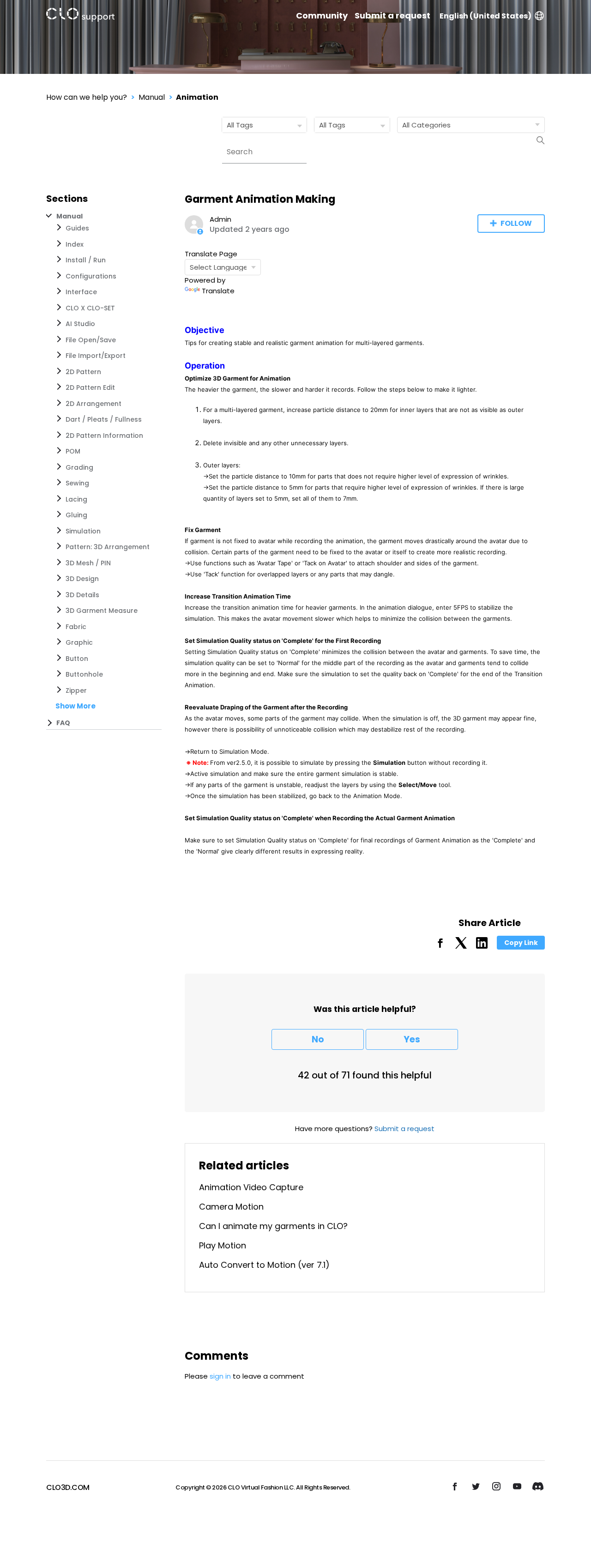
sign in (220, 1376)
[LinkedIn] (482, 946)
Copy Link (521, 942)
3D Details (82, 594)
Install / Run (86, 260)
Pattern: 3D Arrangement (108, 546)
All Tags (240, 125)
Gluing (76, 515)
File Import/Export (96, 355)
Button (77, 658)
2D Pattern (83, 371)
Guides (77, 228)
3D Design (82, 578)
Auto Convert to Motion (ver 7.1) (264, 1265)
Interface (81, 292)
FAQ (63, 722)
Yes (412, 1039)
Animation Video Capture (251, 1187)
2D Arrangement (93, 403)
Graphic (79, 642)
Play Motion (222, 1245)
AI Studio (80, 323)
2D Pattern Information (104, 435)
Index (75, 244)
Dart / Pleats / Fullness (104, 419)
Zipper (76, 690)
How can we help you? (86, 97)
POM (73, 451)
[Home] (80, 16)
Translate (218, 291)
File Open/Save (91, 340)
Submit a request (392, 15)
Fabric (76, 626)
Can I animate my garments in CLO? (273, 1226)
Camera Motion (231, 1206)
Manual (152, 97)
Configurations (91, 276)
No (318, 1039)
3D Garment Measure (102, 610)
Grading (79, 467)
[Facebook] (440, 946)
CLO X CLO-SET (90, 308)
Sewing (77, 483)
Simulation (83, 531)
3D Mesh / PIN (88, 563)
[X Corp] (461, 946)
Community (322, 15)
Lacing (76, 499)
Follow (516, 223)
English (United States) (485, 16)
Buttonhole (84, 674)
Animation (197, 97)
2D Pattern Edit (90, 387)
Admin (220, 219)
